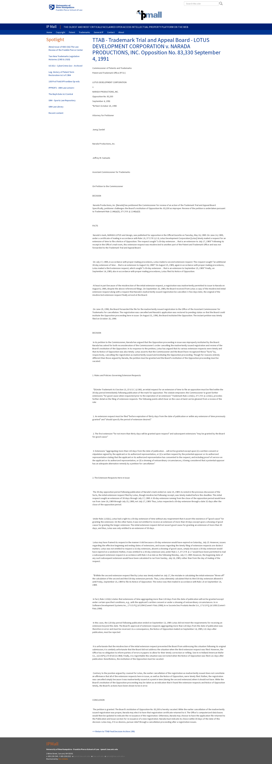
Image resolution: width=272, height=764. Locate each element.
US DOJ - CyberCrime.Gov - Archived (65, 65)
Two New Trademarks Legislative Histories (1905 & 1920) (64, 58)
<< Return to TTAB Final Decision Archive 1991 (113, 731)
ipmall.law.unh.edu (82, 756)
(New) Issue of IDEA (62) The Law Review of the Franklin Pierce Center (66, 48)
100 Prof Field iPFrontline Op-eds (64, 81)
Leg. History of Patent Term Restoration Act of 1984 (61, 74)
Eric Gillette (63, 759)
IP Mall (51, 26)
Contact (111, 32)
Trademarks (84, 32)
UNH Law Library (56, 106)
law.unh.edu (98, 756)
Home (49, 32)
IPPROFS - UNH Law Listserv (61, 87)
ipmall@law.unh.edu (115, 756)
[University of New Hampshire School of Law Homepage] (74, 8)
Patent (72, 32)
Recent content (56, 113)
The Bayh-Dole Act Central (61, 94)
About (121, 32)
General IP (98, 32)
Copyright (60, 32)
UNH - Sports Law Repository (62, 100)
